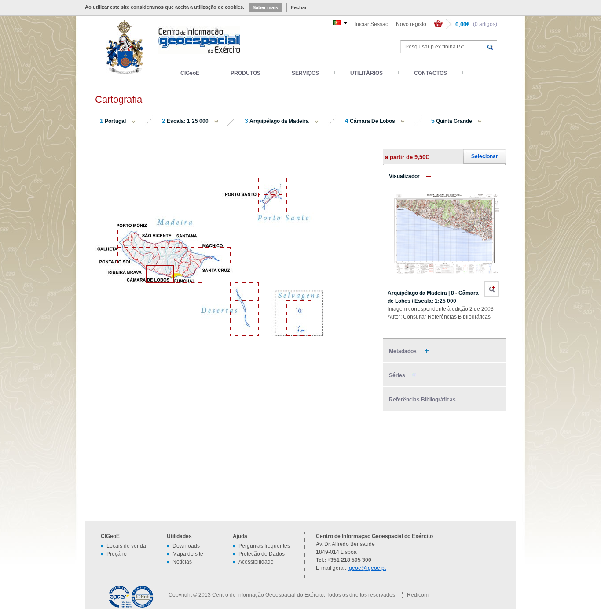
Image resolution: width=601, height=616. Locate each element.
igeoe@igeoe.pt (367, 568)
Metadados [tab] (403, 351)
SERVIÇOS (305, 73)
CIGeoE (189, 73)
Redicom (418, 595)
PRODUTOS (245, 73)
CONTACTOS (430, 73)
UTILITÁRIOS (366, 73)
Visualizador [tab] (404, 176)
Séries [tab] (397, 375)
